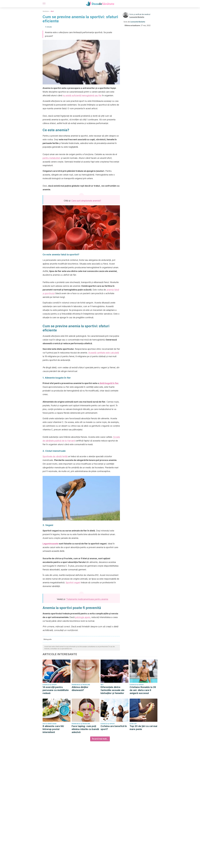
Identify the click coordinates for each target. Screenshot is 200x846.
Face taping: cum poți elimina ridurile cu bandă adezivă (85, 729)
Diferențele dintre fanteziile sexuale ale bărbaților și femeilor (112, 690)
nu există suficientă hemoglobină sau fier (82, 95)
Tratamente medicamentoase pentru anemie (87, 599)
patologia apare (82, 617)
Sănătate (46, 11)
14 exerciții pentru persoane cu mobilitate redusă (56, 690)
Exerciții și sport (50, 685)
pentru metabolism (51, 158)
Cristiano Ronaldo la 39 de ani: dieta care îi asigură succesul (143, 690)
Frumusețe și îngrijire (81, 685)
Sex (102, 685)
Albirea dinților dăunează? (80, 689)
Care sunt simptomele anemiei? (86, 200)
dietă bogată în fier (108, 383)
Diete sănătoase (49, 724)
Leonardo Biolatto (136, 17)
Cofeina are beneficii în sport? (114, 728)
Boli (52, 11)
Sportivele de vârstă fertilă (55, 456)
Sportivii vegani (73, 582)
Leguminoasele (50, 543)
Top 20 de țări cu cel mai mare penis (143, 728)
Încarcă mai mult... (100, 739)
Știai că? (133, 724)
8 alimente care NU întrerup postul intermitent (53, 729)
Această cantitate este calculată (103, 352)
